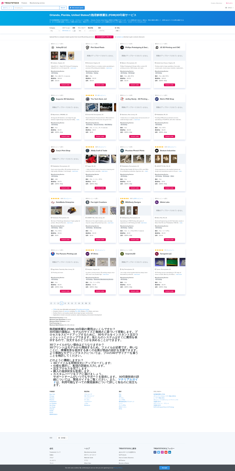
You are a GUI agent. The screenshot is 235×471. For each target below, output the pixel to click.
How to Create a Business (126, 457)
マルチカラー (88, 401)
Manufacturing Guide (90, 452)
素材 (99, 28)
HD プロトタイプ (89, 396)
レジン (121, 403)
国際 (74, 28)
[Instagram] (162, 452)
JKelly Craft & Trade (99, 151)
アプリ (86, 460)
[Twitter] (158, 452)
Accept (164, 468)
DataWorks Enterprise (65, 202)
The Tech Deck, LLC (99, 99)
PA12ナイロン (123, 407)
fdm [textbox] (80, 31)
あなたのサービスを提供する (127, 452)
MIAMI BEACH (53, 414)
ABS (79, 311)
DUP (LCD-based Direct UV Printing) (164, 407)
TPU (87, 311)
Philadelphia (53, 401)
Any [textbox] (52, 31)
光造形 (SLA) (157, 401)
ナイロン (121, 398)
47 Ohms (94, 254)
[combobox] (36, 7)
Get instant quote (77, 8)
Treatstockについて (55, 452)
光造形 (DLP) (157, 405)
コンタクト (53, 460)
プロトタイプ (88, 394)
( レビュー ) (102, 95)
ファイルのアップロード (104, 37)
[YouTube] (166, 452)
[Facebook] (155, 452)
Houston (52, 398)
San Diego (52, 405)
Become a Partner (124, 463)
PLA (76, 311)
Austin (51, 412)
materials (66, 311)
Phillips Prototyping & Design (137, 47)
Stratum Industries (168, 151)
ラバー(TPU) (122, 405)
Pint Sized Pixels (97, 47)
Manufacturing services (37, 3)
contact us (119, 37)
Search (63, 8)
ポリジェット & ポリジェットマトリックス (166, 400)
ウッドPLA (122, 400)
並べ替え (117, 28)
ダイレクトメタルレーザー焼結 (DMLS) (165, 396)
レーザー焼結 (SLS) (159, 398)
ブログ (51, 457)
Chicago (52, 396)
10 (86, 303)
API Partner (122, 460)
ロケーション (66, 28)
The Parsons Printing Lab (66, 254)
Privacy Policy (118, 468)
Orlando (52, 409)
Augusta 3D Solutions (65, 99)
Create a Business (216, 3)
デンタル (86, 400)
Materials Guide (88, 457)
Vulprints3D (130, 254)
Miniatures (87, 405)
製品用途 (90, 28)
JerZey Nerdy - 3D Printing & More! (139, 99)
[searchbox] (105, 30)
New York (52, 394)
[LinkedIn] (169, 452)
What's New (87, 463)
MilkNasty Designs (133, 202)
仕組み (51, 455)
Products (24, 3)
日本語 (230, 8)
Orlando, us (67, 30)
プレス (51, 463)
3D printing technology (82, 309)
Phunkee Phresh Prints (134, 151)
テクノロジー (82, 28)
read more (73, 68)
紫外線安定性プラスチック (126, 401)
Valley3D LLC (61, 47)
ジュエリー (87, 398)
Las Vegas (52, 407)
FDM (54, 309)
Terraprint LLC (166, 254)
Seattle (51, 411)
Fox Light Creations (99, 202)
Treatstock (10, 3)
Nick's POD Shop (167, 99)
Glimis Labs (165, 202)
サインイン (229, 3)
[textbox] (91, 31)
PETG (120, 409)
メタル (86, 403)
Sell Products (122, 455)
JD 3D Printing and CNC (170, 47)
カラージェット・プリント (161, 403)
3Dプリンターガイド (90, 455)
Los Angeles (53, 403)
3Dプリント (7, 8)
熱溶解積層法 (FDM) (159, 394)
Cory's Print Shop (63, 151)
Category (52, 28)
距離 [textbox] (117, 31)
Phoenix (52, 400)
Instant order (65, 85)
